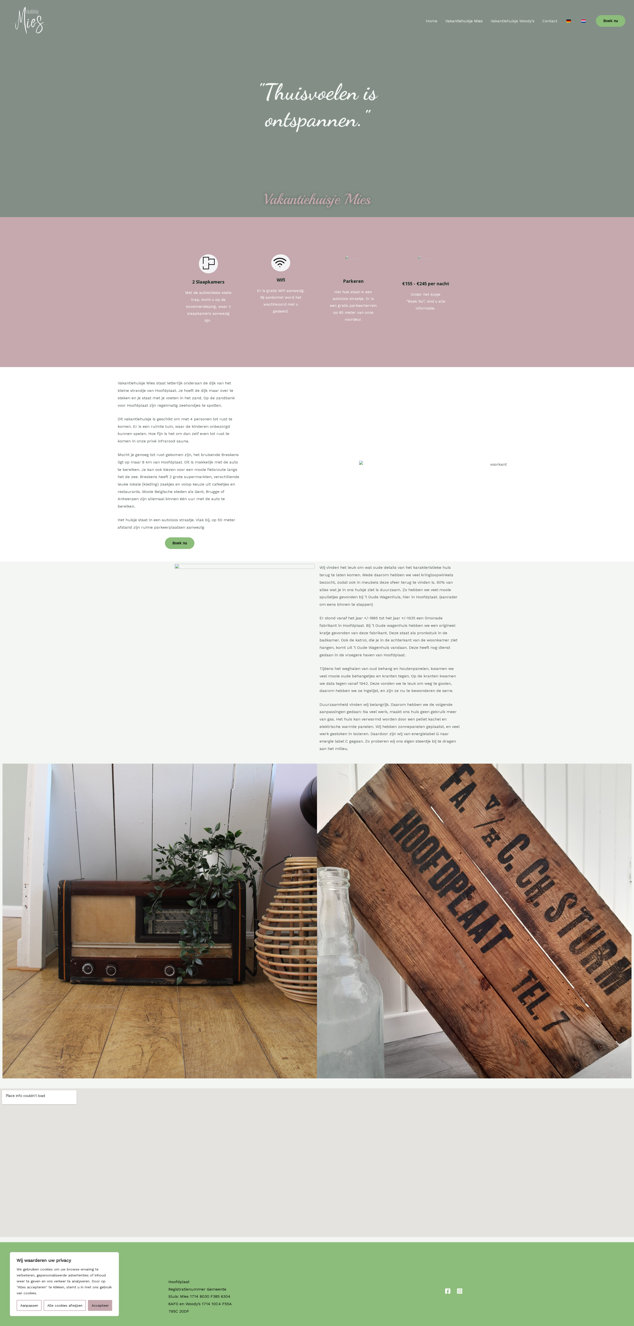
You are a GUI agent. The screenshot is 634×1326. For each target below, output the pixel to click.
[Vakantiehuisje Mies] (29, 20)
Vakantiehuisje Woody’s (512, 21)
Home (431, 21)
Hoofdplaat (178, 1281)
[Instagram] (460, 1291)
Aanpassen (29, 1305)
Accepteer (100, 1305)
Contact (549, 21)
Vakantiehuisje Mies (464, 21)
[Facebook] (448, 1291)
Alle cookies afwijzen (64, 1305)
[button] (7, 921)
